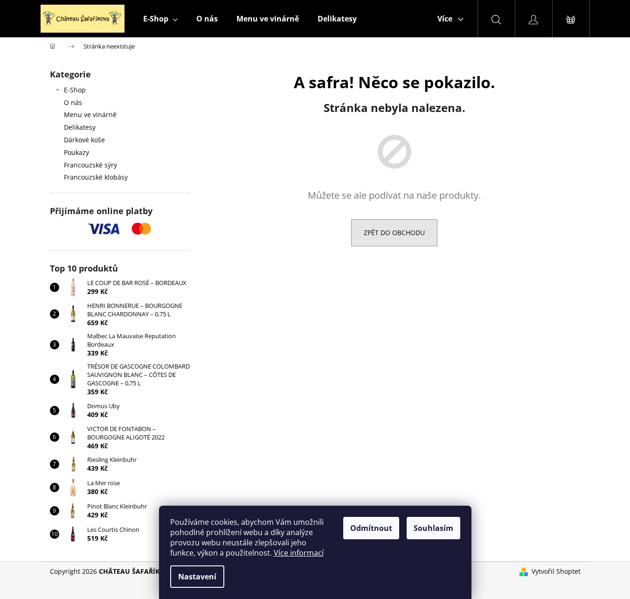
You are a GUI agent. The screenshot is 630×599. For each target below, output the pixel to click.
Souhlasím (433, 528)
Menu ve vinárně (90, 114)
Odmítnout (371, 528)
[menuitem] (160, 18)
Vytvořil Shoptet (556, 571)
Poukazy (76, 152)
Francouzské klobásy (96, 177)
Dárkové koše (84, 139)
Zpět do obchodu (394, 232)
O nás (73, 102)
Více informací (299, 553)
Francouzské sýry (90, 164)
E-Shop (75, 89)
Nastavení (197, 576)
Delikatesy (80, 127)
